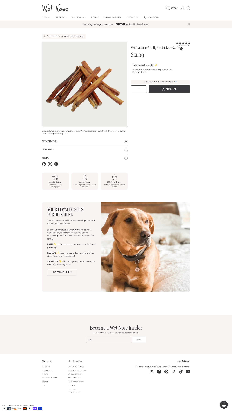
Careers (45, 381)
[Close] (189, 24)
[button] (172, 8)
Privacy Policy (74, 378)
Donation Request (75, 374)
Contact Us (72, 385)
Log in (143, 72)
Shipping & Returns (75, 367)
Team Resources (74, 393)
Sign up (135, 72)
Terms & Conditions (76, 381)
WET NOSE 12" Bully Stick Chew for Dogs (67, 36)
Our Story (46, 367)
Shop (45, 17)
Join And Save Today (62, 272)
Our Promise (47, 370)
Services (59, 17)
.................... (72, 389)
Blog (44, 385)
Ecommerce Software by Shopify (24, 406)
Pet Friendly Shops (49, 378)
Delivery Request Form (77, 370)
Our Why (131, 17)
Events (45, 374)
